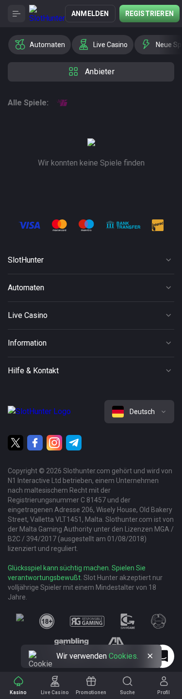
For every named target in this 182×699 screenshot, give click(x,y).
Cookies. (123, 656)
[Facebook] (35, 442)
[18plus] (47, 621)
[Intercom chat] (162, 656)
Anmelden (90, 13)
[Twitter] (15, 442)
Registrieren (149, 13)
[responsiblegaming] (87, 621)
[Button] (16, 13)
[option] (39, 44)
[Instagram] (54, 442)
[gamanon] (158, 621)
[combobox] (139, 411)
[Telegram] (74, 442)
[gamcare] (127, 621)
